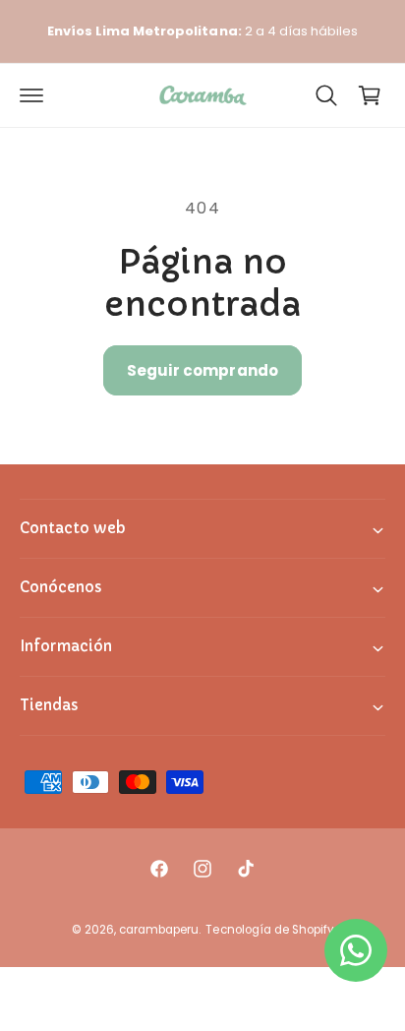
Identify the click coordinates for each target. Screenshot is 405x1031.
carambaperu (159, 930)
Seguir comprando (202, 370)
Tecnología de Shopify (268, 930)
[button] (31, 95)
